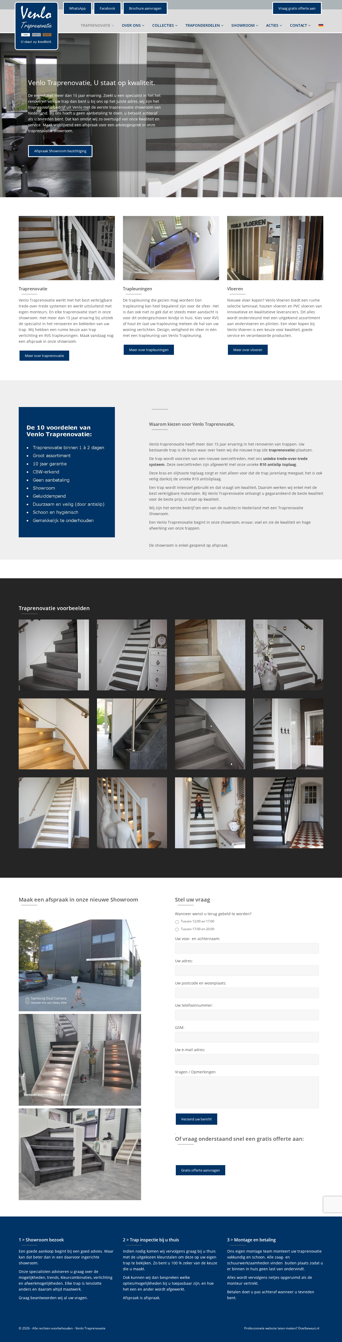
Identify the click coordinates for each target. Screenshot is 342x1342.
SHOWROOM (243, 25)
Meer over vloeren (247, 349)
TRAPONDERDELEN (203, 25)
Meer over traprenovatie (44, 355)
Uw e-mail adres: (190, 1049)
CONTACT (299, 25)
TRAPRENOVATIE (96, 25)
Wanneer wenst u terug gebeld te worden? (213, 913)
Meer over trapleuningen (149, 349)
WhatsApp (77, 8)
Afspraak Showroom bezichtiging (60, 151)
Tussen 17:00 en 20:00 (197, 929)
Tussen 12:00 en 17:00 (197, 921)
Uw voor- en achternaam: (197, 938)
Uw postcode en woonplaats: (200, 983)
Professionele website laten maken (270, 1328)
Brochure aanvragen (145, 8)
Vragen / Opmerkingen (195, 1072)
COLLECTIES (163, 25)
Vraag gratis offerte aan (297, 8)
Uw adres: (184, 961)
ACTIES (272, 25)
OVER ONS (132, 25)
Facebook (107, 8)
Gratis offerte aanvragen (200, 1170)
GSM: (179, 1027)
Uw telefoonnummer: (194, 1005)
